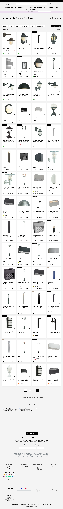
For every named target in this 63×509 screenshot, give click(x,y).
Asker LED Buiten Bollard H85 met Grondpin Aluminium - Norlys (53, 141)
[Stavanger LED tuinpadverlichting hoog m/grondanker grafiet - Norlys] (9, 231)
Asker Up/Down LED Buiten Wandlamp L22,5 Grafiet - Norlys (53, 380)
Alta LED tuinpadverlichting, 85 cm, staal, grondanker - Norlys (9, 356)
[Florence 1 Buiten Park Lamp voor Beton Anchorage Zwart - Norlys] (54, 327)
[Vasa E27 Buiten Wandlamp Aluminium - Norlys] (54, 254)
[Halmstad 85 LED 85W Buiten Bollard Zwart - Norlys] (9, 160)
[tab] (5, 26)
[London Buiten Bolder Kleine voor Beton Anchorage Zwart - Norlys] (9, 136)
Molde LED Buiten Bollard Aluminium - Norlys (23, 307)
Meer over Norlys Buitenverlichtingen (15, 22)
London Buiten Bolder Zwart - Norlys (53, 72)
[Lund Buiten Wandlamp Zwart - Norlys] (54, 90)
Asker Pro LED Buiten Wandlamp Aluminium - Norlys (39, 188)
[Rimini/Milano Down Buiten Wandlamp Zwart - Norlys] (39, 136)
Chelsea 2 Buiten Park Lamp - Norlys (23, 188)
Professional (33, 9)
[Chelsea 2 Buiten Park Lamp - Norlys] (24, 183)
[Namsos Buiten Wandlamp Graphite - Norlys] (24, 160)
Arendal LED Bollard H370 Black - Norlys (53, 236)
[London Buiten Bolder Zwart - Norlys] (54, 67)
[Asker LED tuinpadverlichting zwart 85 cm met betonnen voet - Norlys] (39, 43)
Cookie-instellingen (53, 489)
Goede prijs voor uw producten (9, 499)
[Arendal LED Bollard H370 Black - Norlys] (54, 231)
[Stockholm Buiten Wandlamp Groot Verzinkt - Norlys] (54, 160)
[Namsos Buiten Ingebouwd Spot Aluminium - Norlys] (39, 231)
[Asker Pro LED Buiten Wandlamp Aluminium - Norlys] (39, 183)
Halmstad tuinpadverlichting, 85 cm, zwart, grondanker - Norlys (38, 307)
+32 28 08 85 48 (9, 466)
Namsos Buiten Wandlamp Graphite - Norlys (23, 165)
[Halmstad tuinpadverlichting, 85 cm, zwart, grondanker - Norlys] (39, 302)
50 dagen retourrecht (54, 467)
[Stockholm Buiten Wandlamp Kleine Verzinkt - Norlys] (9, 183)
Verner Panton (9, 498)
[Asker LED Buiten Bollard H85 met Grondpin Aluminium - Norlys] (54, 136)
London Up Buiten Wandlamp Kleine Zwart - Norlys (38, 95)
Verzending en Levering (39, 466)
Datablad (36, 51)
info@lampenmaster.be (9, 467)
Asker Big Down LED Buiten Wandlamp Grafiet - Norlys (38, 283)
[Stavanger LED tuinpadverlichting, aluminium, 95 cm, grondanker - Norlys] (54, 278)
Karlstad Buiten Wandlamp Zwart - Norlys (8, 95)
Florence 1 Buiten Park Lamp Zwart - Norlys (8, 307)
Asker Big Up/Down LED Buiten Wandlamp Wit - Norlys (54, 356)
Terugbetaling (39, 468)
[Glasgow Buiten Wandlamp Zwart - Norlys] (54, 43)
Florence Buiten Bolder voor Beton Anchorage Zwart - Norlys (38, 212)
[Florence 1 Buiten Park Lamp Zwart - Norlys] (9, 302)
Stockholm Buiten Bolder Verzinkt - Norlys (37, 259)
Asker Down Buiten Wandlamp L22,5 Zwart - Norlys (24, 118)
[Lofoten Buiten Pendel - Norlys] (24, 67)
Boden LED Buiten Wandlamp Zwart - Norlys (38, 380)
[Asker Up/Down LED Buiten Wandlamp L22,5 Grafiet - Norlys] (54, 375)
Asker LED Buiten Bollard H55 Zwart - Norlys (38, 332)
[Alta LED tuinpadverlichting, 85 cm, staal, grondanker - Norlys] (9, 351)
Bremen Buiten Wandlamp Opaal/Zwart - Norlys (8, 118)
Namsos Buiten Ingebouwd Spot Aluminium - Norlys (38, 236)
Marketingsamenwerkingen (54, 491)
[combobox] (31, 4)
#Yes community (53, 488)
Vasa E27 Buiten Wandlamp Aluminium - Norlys (53, 259)
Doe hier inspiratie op (31, 433)
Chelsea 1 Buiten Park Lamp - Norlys (23, 356)
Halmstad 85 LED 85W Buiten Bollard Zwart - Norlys (9, 165)
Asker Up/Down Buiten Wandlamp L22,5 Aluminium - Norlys (38, 118)
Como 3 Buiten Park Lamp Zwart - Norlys (8, 259)
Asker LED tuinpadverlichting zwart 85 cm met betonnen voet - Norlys (38, 48)
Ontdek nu (35, 11)
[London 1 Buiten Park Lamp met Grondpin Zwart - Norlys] (24, 278)
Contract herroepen (39, 469)
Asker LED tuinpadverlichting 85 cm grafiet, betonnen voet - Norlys (53, 307)
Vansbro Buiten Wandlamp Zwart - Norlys (8, 48)
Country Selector (39, 492)
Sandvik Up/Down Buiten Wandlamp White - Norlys (53, 188)
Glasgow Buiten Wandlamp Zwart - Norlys (53, 48)
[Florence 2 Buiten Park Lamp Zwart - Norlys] (24, 327)
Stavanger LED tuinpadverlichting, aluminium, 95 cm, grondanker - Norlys (53, 283)
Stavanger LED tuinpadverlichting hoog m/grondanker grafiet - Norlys (9, 236)
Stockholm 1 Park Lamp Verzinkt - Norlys (22, 236)
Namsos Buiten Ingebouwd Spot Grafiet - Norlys (8, 283)
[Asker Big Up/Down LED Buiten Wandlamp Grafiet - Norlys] (24, 254)
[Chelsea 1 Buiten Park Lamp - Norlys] (24, 351)
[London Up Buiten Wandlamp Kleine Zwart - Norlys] (39, 90)
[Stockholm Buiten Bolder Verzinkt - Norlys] (39, 254)
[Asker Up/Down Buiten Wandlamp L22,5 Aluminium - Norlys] (39, 113)
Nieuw (56, 7)
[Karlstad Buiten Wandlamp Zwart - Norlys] (9, 90)
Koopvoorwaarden (38, 489)
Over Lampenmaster (39, 488)
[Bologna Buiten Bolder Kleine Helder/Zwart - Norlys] (54, 113)
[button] (15, 44)
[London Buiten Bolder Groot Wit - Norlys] (9, 375)
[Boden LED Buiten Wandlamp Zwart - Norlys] (39, 375)
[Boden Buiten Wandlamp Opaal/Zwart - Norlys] (9, 327)
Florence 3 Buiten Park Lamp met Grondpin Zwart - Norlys (38, 356)
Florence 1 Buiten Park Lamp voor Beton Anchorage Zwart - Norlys (54, 332)
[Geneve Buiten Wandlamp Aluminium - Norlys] (9, 67)
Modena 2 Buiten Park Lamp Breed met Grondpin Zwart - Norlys (23, 141)
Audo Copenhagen (9, 497)
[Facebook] (6, 488)
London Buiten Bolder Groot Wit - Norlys (8, 380)
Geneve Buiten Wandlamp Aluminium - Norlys (8, 72)
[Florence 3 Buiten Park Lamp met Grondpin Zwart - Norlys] (39, 351)
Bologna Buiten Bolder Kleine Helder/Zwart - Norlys (53, 118)
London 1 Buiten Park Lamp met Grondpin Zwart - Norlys (23, 283)
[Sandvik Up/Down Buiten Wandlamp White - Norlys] (54, 183)
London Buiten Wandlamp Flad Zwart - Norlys (24, 48)
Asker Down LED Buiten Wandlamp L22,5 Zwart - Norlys (23, 380)
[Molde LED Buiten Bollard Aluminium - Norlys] (24, 302)
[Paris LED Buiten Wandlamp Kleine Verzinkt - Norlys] (24, 207)
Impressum (38, 491)
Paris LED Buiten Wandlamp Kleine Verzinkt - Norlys (23, 212)
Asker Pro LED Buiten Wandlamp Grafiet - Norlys (8, 212)
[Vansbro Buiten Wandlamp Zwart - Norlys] (9, 43)
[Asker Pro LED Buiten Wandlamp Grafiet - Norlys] (9, 207)
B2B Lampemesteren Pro (53, 490)
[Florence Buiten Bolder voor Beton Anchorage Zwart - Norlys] (39, 207)
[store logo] (7, 4)
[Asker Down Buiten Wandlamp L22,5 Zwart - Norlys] (24, 113)
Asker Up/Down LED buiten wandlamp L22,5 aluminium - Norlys (53, 212)
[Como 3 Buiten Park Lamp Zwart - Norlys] (9, 254)
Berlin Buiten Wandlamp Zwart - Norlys (39, 72)
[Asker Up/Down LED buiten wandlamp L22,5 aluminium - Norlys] (54, 207)
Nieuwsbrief (53, 466)
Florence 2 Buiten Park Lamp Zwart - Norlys (23, 332)
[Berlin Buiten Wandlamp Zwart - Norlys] (39, 67)
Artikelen (5, 22)
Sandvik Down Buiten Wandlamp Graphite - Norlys (38, 165)
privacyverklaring (45, 456)
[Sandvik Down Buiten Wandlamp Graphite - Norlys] (39, 160)
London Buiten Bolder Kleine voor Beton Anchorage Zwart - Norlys (9, 141)
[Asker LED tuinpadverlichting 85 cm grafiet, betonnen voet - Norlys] (54, 302)
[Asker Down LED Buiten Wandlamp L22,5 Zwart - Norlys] (24, 375)
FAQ (9, 468)
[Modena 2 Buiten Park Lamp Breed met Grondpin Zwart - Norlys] (24, 136)
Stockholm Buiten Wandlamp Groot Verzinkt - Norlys (53, 165)
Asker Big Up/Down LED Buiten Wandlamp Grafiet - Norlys (24, 259)
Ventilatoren (28, 7)
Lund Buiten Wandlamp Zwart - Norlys (54, 95)
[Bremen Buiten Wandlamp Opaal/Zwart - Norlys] (9, 113)
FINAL (44, 11)
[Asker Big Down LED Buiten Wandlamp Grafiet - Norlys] (39, 278)
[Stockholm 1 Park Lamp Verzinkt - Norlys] (24, 231)
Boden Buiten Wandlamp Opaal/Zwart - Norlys (8, 332)
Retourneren (39, 467)
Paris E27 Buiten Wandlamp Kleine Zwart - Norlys (23, 95)
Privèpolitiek (39, 490)
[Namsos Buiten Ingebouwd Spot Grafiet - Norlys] (9, 278)
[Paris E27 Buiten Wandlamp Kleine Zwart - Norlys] (24, 90)
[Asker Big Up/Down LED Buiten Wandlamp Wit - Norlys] (54, 351)
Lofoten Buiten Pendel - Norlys (24, 71)
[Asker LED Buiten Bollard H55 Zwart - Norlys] (39, 327)
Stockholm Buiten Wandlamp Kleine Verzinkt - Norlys (8, 188)
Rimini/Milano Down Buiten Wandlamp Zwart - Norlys (38, 141)
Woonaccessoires (9, 500)
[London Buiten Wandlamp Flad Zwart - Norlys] (24, 43)
